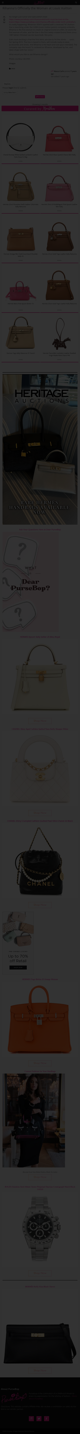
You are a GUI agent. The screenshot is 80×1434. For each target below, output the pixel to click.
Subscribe (50, 1431)
